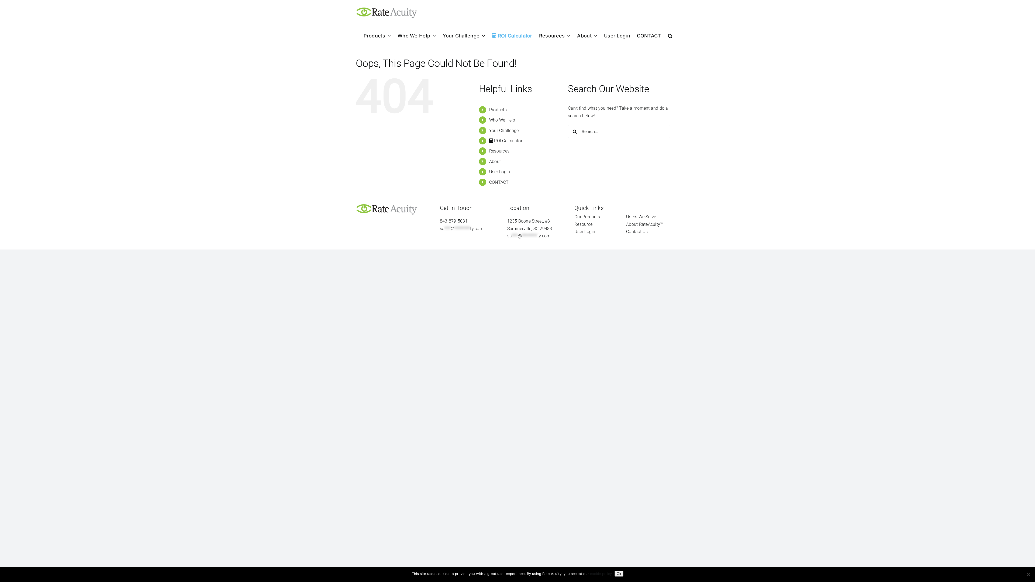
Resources (499, 151)
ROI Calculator (507, 140)
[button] (670, 36)
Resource (583, 224)
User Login (499, 171)
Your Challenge (504, 130)
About (495, 161)
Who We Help (502, 120)
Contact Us (637, 231)
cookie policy (601, 573)
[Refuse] (1028, 574)
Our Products (587, 216)
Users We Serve (641, 216)
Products (498, 109)
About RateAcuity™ (644, 224)
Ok (619, 574)
